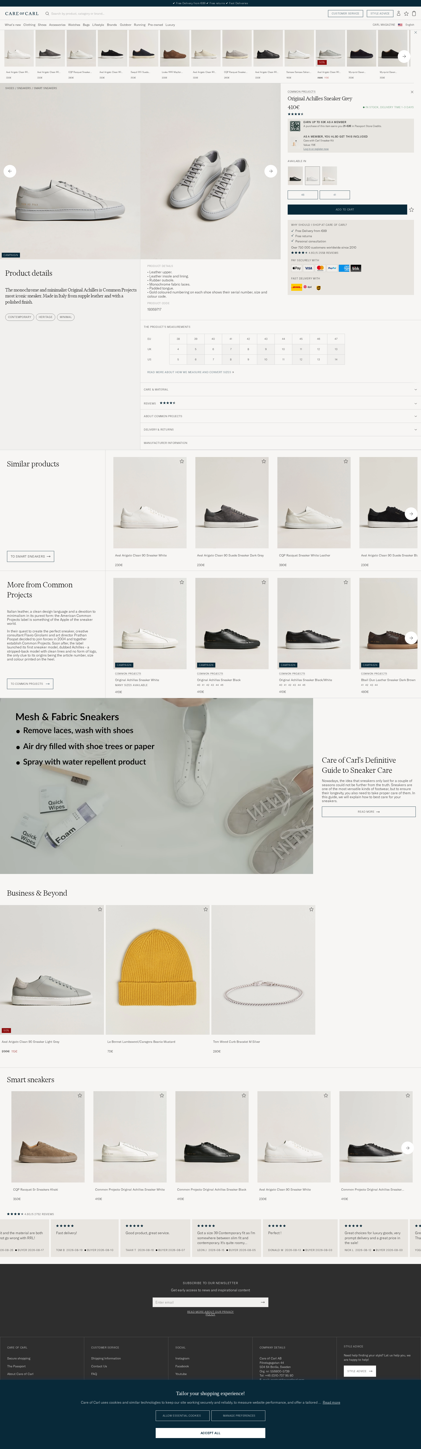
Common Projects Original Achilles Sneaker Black (211, 1189)
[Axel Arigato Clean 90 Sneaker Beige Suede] (206, 69)
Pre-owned (155, 25)
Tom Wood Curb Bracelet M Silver (236, 1042)
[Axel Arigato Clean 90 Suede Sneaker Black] (112, 69)
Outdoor (125, 25)
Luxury (170, 25)
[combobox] (409, 25)
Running (139, 25)
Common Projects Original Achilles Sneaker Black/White (371, 1190)
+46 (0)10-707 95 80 (279, 1375)
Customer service (345, 13)
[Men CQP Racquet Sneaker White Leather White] (81, 48)
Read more (366, 811)
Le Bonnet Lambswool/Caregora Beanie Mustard (141, 1042)
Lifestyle (98, 25)
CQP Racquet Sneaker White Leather (79, 72)
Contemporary (19, 317)
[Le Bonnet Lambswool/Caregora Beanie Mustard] (158, 1037)
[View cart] (413, 13)
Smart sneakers (45, 88)
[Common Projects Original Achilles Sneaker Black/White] (376, 1185)
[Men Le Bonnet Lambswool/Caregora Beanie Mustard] (158, 970)
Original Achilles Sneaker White (137, 680)
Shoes (42, 25)
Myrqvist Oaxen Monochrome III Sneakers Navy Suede (361, 72)
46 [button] (302, 194)
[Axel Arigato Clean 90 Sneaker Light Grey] (330, 69)
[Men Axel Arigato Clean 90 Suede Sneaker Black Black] (112, 48)
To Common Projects (27, 683)
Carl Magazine (384, 24)
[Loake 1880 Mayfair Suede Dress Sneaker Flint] (174, 69)
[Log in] (398, 13)
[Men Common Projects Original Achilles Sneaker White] (130, 1136)
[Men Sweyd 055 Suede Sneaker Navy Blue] (143, 48)
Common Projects (302, 91)
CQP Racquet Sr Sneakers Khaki (35, 1189)
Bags (86, 25)
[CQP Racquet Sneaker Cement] (237, 69)
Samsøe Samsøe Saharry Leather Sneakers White (298, 72)
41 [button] (335, 194)
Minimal (66, 317)
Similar (33, 463)
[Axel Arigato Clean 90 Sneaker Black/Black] (268, 69)
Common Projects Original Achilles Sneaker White (130, 1189)
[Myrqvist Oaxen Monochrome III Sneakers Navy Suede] (361, 69)
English (410, 24)
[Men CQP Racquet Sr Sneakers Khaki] (48, 1136)
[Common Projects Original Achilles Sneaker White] (329, 175)
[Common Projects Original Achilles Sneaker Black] (295, 175)
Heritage (46, 317)
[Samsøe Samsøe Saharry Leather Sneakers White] (299, 69)
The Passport (16, 1366)
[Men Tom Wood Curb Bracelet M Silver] (263, 970)
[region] (210, 1238)
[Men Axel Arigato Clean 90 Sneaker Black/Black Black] (268, 48)
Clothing (29, 25)
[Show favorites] (406, 13)
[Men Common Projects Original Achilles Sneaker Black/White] (376, 1136)
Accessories (57, 25)
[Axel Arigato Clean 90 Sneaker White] (19, 69)
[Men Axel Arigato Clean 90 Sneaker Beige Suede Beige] (206, 48)
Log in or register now (316, 148)
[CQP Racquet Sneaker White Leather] (81, 69)
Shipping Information (106, 1358)
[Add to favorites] (181, 462)
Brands (112, 25)
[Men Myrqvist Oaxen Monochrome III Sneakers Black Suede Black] (392, 48)
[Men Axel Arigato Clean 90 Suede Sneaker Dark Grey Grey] (50, 48)
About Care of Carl (20, 1374)
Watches (74, 25)
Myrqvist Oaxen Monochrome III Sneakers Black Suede (392, 72)
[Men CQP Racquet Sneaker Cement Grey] (237, 48)
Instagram (182, 1358)
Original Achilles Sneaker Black (219, 680)
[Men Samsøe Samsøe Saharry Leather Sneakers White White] (299, 48)
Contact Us (99, 1366)
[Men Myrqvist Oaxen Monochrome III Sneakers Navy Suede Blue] (361, 48)
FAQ (94, 1374)
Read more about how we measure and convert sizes (189, 372)
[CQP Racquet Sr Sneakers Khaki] (48, 1185)
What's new (13, 25)
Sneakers (24, 88)
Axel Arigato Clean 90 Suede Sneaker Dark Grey (49, 72)
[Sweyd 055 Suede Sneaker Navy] (143, 69)
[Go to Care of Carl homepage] (22, 13)
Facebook (182, 1366)
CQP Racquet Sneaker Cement (235, 72)
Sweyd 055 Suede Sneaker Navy (139, 72)
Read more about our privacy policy (210, 1313)
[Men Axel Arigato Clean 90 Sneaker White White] (19, 48)
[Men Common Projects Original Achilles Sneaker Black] (212, 1136)
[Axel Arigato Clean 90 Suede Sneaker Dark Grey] (50, 69)
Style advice (380, 13)
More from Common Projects (40, 589)
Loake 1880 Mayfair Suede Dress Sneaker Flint (172, 72)
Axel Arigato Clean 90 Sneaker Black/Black (266, 72)
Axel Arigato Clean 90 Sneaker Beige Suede (203, 72)
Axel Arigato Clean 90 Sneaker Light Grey (328, 72)
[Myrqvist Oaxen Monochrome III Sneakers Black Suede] (392, 69)
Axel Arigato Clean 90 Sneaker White (17, 72)
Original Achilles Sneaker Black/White (305, 680)
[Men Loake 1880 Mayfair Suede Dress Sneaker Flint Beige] (174, 48)
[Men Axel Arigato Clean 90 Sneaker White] (294, 1136)
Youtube (181, 1374)
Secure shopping (18, 1358)
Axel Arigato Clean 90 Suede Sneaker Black (110, 72)
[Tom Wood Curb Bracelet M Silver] (263, 1037)
